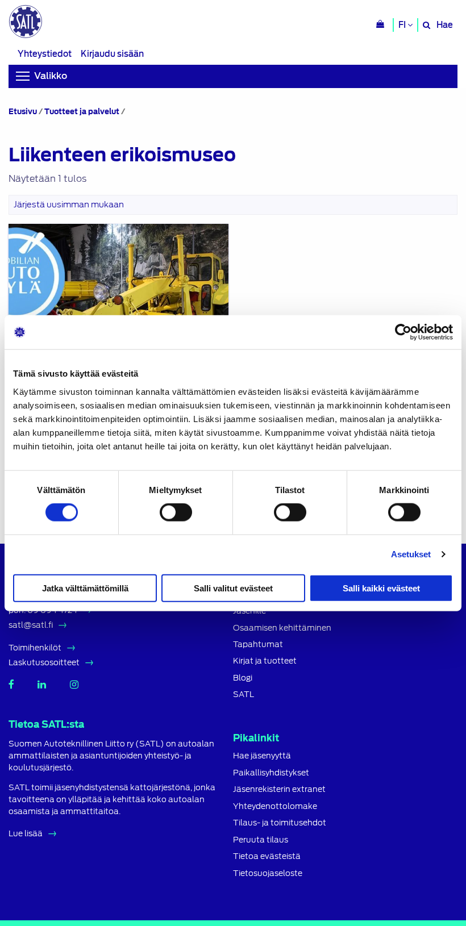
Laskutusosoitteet (44, 662)
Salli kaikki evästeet (381, 588)
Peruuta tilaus (260, 840)
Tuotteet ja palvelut (81, 111)
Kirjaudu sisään (112, 54)
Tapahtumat (258, 644)
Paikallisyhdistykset (271, 773)
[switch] (176, 512)
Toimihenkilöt (35, 647)
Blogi (242, 678)
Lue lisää (26, 833)
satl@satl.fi (31, 625)
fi (402, 25)
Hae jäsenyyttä (262, 755)
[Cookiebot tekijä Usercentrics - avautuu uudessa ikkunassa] (403, 332)
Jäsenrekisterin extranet (279, 789)
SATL (243, 694)
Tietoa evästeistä (267, 856)
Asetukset (411, 554)
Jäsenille (249, 611)
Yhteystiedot (45, 54)
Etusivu (23, 111)
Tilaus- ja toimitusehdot (279, 822)
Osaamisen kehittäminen (282, 628)
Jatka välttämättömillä (85, 588)
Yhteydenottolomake (275, 806)
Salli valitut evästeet (233, 588)
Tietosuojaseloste (267, 873)
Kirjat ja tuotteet (265, 661)
